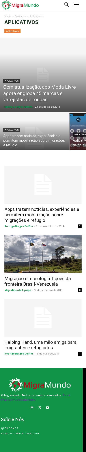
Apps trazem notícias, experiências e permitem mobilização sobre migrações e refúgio (41, 215)
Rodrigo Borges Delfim (18, 106)
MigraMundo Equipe (17, 290)
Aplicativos (12, 31)
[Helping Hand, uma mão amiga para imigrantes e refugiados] (43, 318)
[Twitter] (39, 408)
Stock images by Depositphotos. (35, 397)
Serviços (20, 16)
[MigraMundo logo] (20, 5)
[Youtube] (47, 408)
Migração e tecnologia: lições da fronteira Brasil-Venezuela (37, 281)
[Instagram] (32, 408)
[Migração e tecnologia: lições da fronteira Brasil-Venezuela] (43, 254)
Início (7, 16)
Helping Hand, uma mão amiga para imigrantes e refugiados (40, 345)
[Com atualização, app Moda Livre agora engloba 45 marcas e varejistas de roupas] (43, 75)
